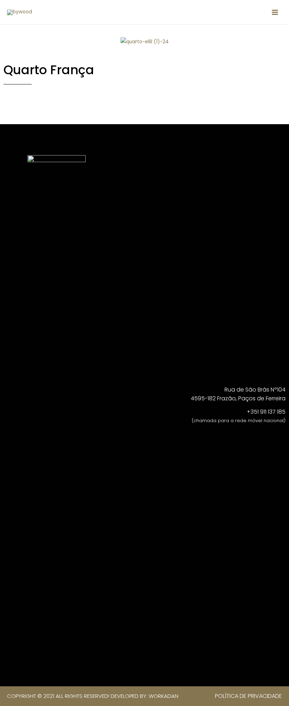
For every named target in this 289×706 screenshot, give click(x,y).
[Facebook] (61, 138)
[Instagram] (83, 138)
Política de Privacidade (248, 696)
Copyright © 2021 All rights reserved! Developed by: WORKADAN (92, 696)
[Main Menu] (275, 12)
